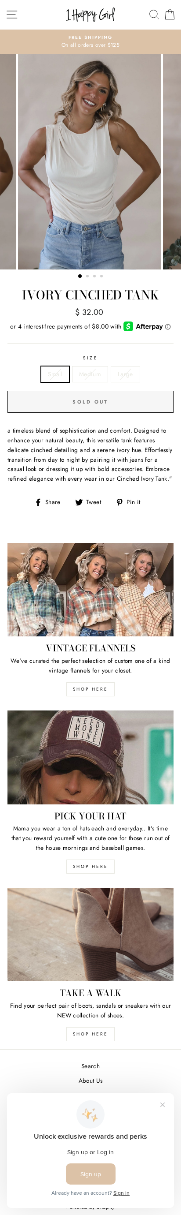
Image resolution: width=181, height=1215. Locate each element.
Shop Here (90, 866)
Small (55, 374)
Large (125, 374)
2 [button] (88, 277)
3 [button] (95, 277)
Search (90, 1066)
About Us (91, 1080)
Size (90, 358)
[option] (90, 42)
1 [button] (80, 276)
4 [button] (102, 277)
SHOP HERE (90, 689)
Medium (90, 374)
